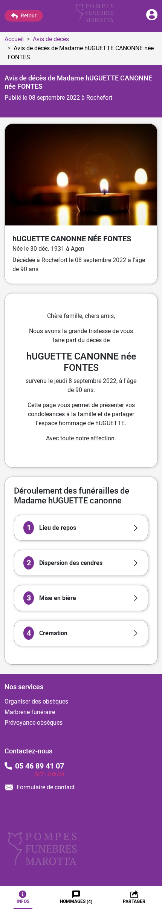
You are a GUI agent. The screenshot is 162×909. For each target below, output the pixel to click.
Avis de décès (51, 39)
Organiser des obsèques (36, 701)
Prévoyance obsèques (34, 722)
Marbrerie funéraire (30, 712)
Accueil (14, 39)
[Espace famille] (151, 18)
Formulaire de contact (46, 787)
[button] (81, 527)
